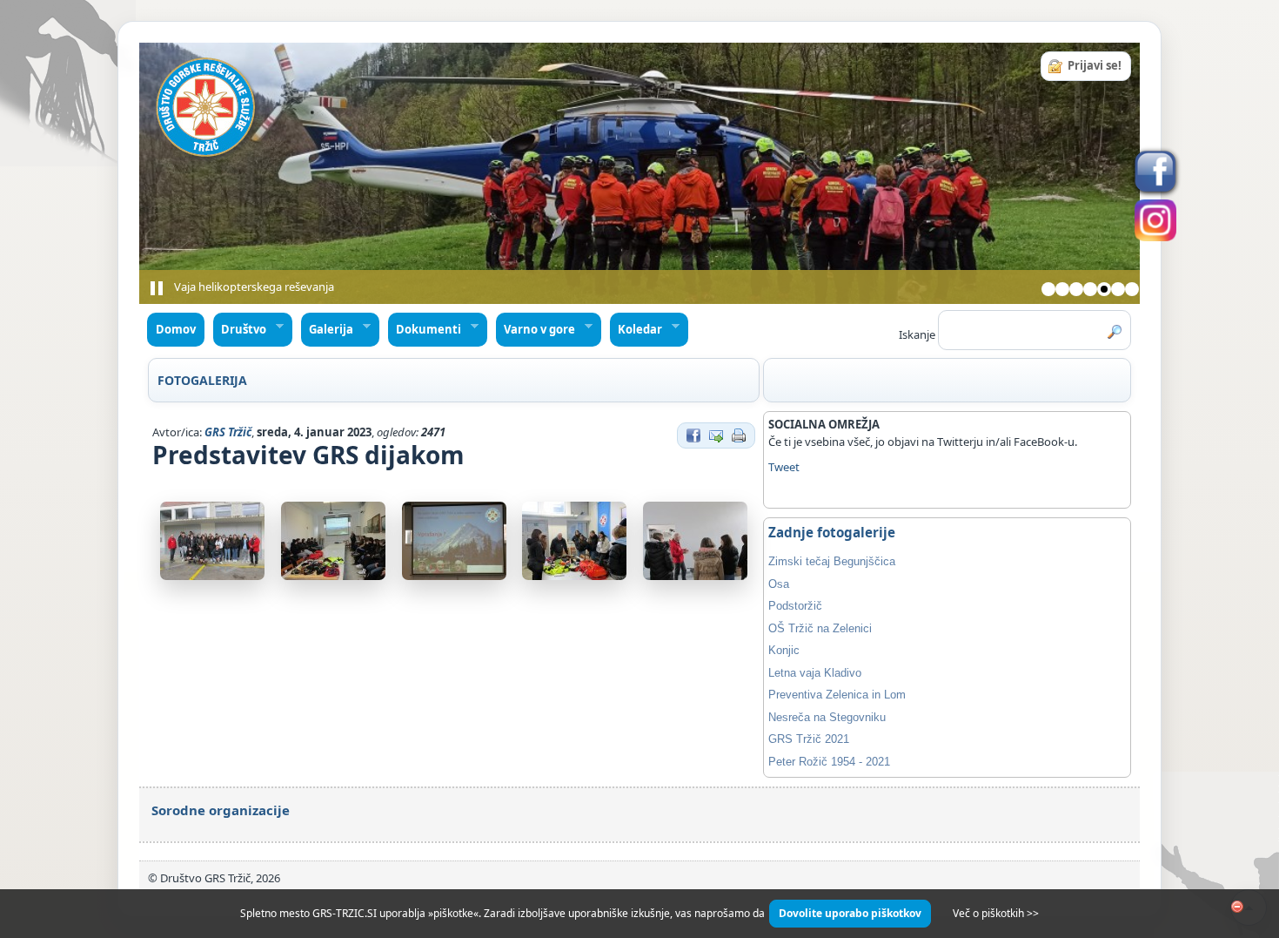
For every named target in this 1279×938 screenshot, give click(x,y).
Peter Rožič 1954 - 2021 (829, 761)
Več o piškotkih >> (996, 913)
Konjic (784, 650)
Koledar (636, 329)
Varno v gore (536, 329)
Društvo (240, 329)
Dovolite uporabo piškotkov (850, 913)
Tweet (784, 467)
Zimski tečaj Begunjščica (831, 561)
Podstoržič (795, 605)
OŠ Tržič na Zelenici (820, 628)
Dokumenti (425, 329)
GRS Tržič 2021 (808, 739)
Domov (176, 329)
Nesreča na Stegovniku (827, 717)
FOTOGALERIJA (202, 380)
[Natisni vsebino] (739, 434)
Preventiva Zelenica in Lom (837, 694)
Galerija (327, 329)
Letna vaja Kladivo (814, 672)
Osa (778, 583)
